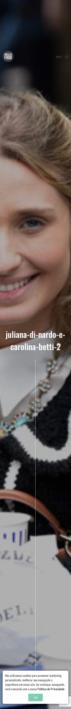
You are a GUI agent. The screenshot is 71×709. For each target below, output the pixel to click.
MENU (59, 56)
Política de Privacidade (50, 689)
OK (35, 697)
